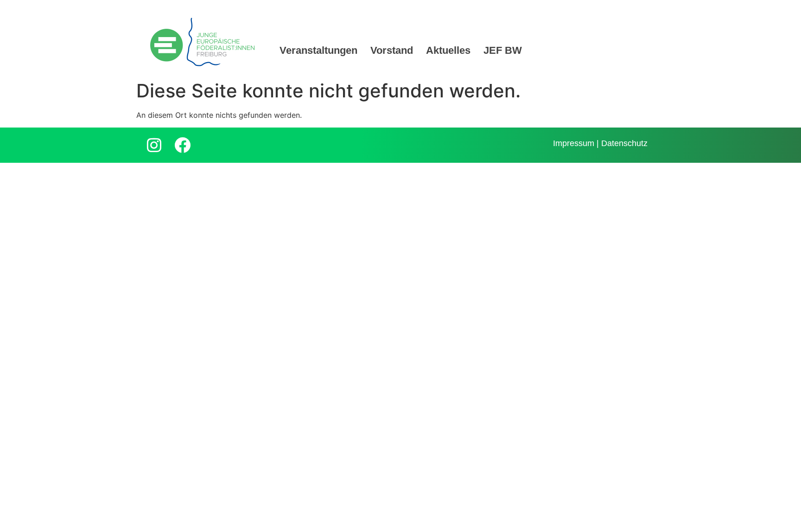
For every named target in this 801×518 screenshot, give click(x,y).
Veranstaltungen (318, 50)
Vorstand (391, 50)
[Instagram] (154, 145)
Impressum (573, 143)
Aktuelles (448, 50)
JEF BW (502, 50)
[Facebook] (182, 145)
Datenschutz (624, 143)
